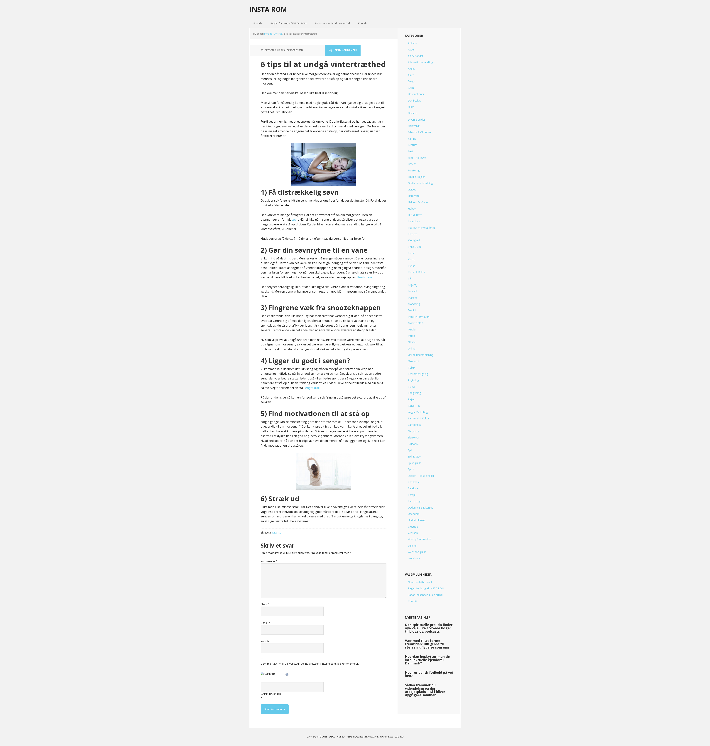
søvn (295, 219)
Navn (265, 604)
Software (413, 444)
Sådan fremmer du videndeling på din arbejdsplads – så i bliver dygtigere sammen (425, 690)
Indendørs (414, 221)
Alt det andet (415, 56)
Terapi (411, 495)
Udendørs (414, 514)
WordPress (386, 736)
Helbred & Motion (418, 202)
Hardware (414, 196)
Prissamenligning (418, 374)
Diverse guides (416, 119)
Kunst (411, 253)
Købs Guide (415, 247)
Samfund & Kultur (418, 418)
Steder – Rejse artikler (421, 475)
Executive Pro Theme (340, 736)
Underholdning (416, 520)
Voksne (412, 545)
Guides (412, 189)
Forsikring (414, 170)
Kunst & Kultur (416, 272)
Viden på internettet (419, 539)
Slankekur (413, 437)
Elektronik (414, 126)
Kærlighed (414, 240)
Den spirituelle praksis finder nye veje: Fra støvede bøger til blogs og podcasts (429, 628)
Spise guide (414, 463)
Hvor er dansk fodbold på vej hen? (429, 674)
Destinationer (416, 94)
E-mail (265, 623)
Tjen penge (414, 501)
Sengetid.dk (312, 388)
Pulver (411, 386)
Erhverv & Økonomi (419, 132)
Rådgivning (414, 393)
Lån (410, 278)
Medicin (412, 310)
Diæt (411, 107)
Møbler (412, 329)
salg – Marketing (418, 412)
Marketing (414, 304)
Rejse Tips (414, 405)
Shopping (413, 431)
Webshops (414, 558)
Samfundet (414, 424)
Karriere (412, 234)
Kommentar (269, 561)
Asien (411, 75)
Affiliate (412, 43)
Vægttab (413, 526)
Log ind (399, 736)
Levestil (412, 291)
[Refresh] (287, 674)
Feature (412, 145)
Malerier (413, 297)
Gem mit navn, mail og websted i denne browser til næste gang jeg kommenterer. (310, 663)
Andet (411, 68)
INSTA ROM (268, 9)
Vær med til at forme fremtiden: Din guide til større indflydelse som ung (427, 643)
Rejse (411, 399)
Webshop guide (417, 552)
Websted (266, 641)
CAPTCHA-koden (271, 694)
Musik (411, 335)
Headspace (364, 277)
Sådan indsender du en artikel (425, 595)
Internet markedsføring (421, 227)
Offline (412, 342)
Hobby (412, 208)
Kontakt (412, 601)
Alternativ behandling (420, 62)
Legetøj (412, 285)
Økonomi (413, 361)
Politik (411, 367)
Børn (411, 88)
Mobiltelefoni (416, 323)
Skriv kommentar (346, 50)
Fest (410, 151)
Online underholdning (420, 355)
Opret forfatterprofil (420, 582)
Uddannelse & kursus (420, 507)
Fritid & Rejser (416, 176)
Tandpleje (414, 482)
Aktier (411, 49)
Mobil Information (419, 316)
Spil (410, 450)
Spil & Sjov (414, 456)
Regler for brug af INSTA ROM (426, 588)
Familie (412, 138)
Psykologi (413, 380)
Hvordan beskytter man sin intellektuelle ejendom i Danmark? (427, 659)
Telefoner (414, 488)
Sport (411, 469)
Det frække (414, 100)
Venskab (413, 533)
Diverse (276, 532)
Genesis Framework (367, 736)
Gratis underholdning (420, 183)
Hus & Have (415, 215)
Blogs (411, 81)
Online (411, 348)
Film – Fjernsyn (417, 157)
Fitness (412, 164)
